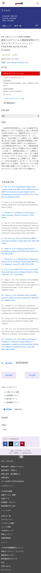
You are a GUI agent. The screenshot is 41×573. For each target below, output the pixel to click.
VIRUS (5, 430)
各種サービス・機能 (8, 495)
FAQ (2, 562)
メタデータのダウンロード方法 (13, 98)
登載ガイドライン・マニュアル (12, 551)
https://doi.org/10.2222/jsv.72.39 (17, 62)
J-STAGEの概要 (6, 491)
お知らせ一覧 (6, 516)
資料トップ (6, 26)
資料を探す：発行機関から (10, 474)
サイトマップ (6, 570)
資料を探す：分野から (9, 470)
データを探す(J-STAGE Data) (11, 481)
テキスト (9, 94)
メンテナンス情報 (7, 523)
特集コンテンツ (6, 534)
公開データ (5, 498)
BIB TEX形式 (9, 89)
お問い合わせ (6, 566)
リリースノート (6, 519)
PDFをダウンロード (13, 73)
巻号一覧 (17, 26)
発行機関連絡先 (9, 103)
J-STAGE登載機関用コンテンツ (12, 548)
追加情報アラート (12, 395)
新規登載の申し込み (8, 506)
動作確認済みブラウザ (9, 559)
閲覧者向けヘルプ (7, 555)
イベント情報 (6, 527)
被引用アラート (12, 399)
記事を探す (5, 477)
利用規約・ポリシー (8, 502)
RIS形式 (8, 81)
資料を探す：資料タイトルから (12, 466)
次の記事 (32, 375)
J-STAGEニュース (7, 530)
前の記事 (9, 375)
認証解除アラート (12, 402)
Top (21, 456)
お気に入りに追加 (12, 392)
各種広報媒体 (6, 538)
